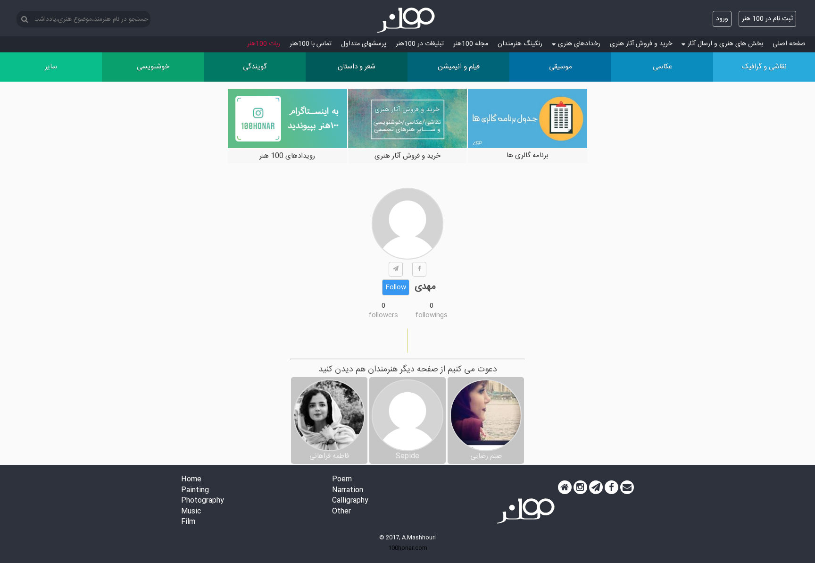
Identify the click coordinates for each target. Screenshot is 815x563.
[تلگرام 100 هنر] (596, 487)
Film (188, 522)
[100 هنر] (407, 20)
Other (341, 511)
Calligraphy (350, 501)
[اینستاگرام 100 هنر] (580, 487)
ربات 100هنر (263, 44)
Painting (195, 490)
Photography (202, 501)
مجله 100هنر (470, 44)
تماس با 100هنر (311, 44)
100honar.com (407, 548)
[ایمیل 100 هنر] (627, 487)
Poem (342, 479)
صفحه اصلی (789, 44)
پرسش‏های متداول (363, 44)
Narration (347, 490)
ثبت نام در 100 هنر (767, 19)
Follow (395, 287)
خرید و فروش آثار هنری (641, 44)
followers (383, 315)
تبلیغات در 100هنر (420, 44)
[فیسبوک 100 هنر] (611, 487)
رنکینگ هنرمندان (520, 44)
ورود (722, 19)
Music (191, 511)
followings (432, 315)
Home (191, 479)
